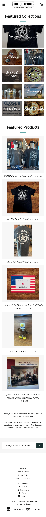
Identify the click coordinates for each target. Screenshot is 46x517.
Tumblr (24, 493)
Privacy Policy (23, 472)
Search (23, 468)
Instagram (24, 490)
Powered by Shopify (23, 504)
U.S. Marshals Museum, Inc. (27, 501)
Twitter (24, 486)
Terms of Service (23, 478)
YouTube (24, 496)
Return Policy (23, 475)
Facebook (24, 483)
